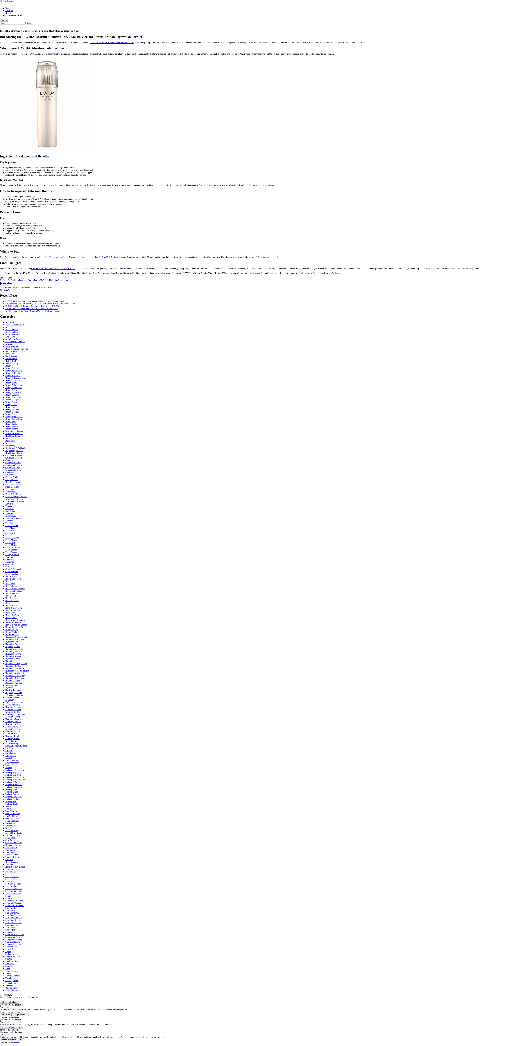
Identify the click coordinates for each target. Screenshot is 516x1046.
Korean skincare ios (13, 15)
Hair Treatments (12, 600)
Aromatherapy (11, 344)
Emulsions (9, 504)
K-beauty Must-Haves (14, 719)
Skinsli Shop (10, 949)
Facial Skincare (11, 550)
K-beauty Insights (12, 717)
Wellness (9, 985)
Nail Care (9, 828)
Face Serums (10, 530)
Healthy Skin (11, 617)
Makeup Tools (11, 804)
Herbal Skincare (12, 634)
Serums (8, 898)
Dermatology (11, 492)
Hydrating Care (12, 642)
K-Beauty (9, 700)
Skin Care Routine (13, 920)
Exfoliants (9, 508)
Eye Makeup (10, 516)
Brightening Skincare (14, 453)
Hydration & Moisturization (17, 671)
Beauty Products (12, 407)
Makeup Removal (13, 794)
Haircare (9, 603)
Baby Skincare (11, 356)
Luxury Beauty (11, 760)
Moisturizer (10, 823)
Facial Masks (11, 540)
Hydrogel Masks (12, 685)
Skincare (9, 932)
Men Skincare (11, 811)
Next (20, 1027)
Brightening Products (14, 450)
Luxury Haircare (12, 763)
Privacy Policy (6, 997)
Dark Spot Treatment (14, 484)
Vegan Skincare (12, 983)
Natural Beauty (11, 830)
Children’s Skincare (13, 458)
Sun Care (9, 959)
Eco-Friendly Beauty (14, 499)
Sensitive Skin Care (13, 888)
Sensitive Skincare (13, 893)
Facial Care (10, 535)
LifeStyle (9, 10)
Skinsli (52, 257)
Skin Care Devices (13, 915)
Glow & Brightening (14, 569)
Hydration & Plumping (15, 675)
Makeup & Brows (13, 775)
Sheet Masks (10, 908)
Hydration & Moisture (14, 668)
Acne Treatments (12, 334)
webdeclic (15, 1017)
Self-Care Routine (13, 884)
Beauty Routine (12, 409)
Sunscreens (10, 966)
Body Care (10, 441)
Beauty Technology (13, 419)
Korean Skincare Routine (16, 746)
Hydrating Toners (12, 659)
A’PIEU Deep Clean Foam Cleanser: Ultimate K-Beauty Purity (32, 311)
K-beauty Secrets (12, 731)
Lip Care (9, 751)
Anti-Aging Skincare (14, 339)
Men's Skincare (11, 816)
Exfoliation (10, 511)
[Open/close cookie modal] (9, 1002)
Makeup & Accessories (15, 770)
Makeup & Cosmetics (14, 777)
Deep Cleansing (12, 487)
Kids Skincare (11, 741)
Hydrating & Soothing (14, 639)
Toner (7, 968)
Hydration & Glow (13, 666)
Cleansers (9, 472)
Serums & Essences (13, 903)
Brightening (10, 446)
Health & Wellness (13, 615)
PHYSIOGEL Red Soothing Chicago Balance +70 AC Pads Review (34, 301)
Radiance (9, 859)
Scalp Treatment (12, 876)
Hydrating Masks (12, 646)
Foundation (10, 559)
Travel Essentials (12, 976)
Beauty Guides (11, 402)
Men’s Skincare (12, 818)
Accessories (10, 322)
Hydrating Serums (13, 654)
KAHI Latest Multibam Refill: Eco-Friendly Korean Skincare (31, 308)
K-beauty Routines (13, 729)
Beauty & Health (12, 373)
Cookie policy (20, 997)
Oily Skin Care (11, 840)
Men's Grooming (12, 813)
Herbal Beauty (11, 629)
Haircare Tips (11, 605)
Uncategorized (11, 980)
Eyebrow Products (13, 518)
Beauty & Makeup (13, 375)
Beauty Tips (10, 421)
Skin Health (10, 927)
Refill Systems (11, 862)
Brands (8, 13)
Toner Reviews (11, 971)
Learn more (5, 1015)
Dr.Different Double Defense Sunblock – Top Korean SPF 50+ (32, 306)
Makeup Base (11, 789)
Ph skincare (10, 850)
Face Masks (10, 528)
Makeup (8, 767)
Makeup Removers (13, 796)
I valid (21, 1040)
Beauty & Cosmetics (14, 371)
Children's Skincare (13, 455)
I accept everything (19, 1015)
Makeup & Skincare (13, 784)
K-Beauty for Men (13, 712)
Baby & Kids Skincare (15, 351)
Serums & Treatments (14, 905)
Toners (8, 973)
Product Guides (12, 855)
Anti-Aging (10, 337)
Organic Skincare (12, 845)
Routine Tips (10, 872)
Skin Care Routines (13, 922)
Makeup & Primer (13, 782)
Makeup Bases (11, 792)
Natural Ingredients (13, 833)
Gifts (7, 567)
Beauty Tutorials (12, 429)
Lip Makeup (10, 753)
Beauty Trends (11, 426)
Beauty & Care (11, 368)
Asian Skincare (11, 346)
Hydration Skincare (13, 683)
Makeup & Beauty (13, 772)
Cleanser (9, 460)
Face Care (9, 523)
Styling (8, 951)
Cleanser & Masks (13, 462)
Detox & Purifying (13, 494)
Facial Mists (10, 545)
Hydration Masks (12, 680)
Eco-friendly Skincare (14, 501)
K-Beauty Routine (13, 726)
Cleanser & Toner (12, 467)
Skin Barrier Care (12, 913)
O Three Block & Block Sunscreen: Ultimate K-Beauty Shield (26, 287)
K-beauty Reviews (13, 724)
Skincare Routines (13, 944)
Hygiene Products (13, 690)
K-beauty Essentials (13, 707)
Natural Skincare (12, 835)
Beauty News (11, 404)
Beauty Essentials (12, 395)
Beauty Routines (12, 412)
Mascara (8, 806)
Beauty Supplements (14, 416)
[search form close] (1, 26)
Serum (8, 896)
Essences (9, 506)
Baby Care (10, 354)
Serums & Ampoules (14, 901)
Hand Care (10, 613)
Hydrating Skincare (13, 656)
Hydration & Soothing (14, 678)
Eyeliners (9, 521)
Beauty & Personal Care (15, 378)
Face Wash (10, 533)
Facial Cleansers (12, 538)
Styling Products (12, 954)
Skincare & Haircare (14, 937)
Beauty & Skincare (13, 380)
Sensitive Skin (11, 886)
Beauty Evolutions (13, 397)
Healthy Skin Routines (15, 620)
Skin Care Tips (11, 925)
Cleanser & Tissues (13, 465)
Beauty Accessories (13, 387)
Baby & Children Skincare (16, 349)
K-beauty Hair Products (15, 714)
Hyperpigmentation (13, 692)
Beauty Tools (11, 424)
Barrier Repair (11, 358)
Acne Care (10, 327)
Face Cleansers (11, 525)
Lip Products (10, 755)
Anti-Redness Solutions (15, 341)
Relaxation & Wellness (15, 867)
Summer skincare (12, 956)
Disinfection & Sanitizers (16, 496)
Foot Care (9, 557)
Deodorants (10, 489)
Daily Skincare (11, 479)
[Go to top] (1, 1045)
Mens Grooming (12, 821)
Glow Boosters (11, 571)
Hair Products (11, 593)
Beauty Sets (10, 414)
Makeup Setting (12, 799)
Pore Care (9, 852)
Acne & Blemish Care (14, 325)
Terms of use (33, 997)
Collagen (9, 475)
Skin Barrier (10, 910)
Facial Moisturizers (13, 547)
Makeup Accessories (14, 787)
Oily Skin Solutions (13, 842)
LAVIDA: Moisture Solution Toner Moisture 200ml (112, 42)
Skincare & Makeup (13, 939)
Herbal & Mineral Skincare (16, 625)
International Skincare (14, 695)
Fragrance (9, 562)
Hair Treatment (11, 598)
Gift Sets (9, 564)
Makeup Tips (11, 801)
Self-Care (9, 881)
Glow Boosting (11, 574)
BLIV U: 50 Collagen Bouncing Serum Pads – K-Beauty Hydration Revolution (34, 280)
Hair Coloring (11, 586)
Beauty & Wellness (13, 385)
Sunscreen (9, 963)
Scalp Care (10, 874)
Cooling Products (12, 477)
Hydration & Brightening (16, 663)
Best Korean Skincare (14, 431)
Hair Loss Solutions (13, 591)
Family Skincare (12, 554)
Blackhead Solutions (14, 433)
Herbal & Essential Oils (15, 622)
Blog (7, 8)
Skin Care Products (13, 918)
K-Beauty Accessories (14, 702)
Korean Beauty (11, 743)
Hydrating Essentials (14, 644)
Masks (8, 809)
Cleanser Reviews (13, 470)
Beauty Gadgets (12, 400)
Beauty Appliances (13, 392)
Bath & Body (11, 361)
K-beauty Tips (11, 734)
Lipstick (8, 758)
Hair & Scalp (11, 576)
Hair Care (9, 581)
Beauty (8, 366)
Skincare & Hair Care (14, 934)
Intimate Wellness (12, 697)
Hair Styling (10, 596)
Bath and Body (11, 363)
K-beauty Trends (12, 738)
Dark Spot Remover (13, 482)
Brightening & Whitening (16, 448)
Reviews (9, 869)
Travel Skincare (12, 978)
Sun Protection (11, 961)
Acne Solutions (11, 329)
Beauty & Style (11, 383)
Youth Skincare (11, 990)
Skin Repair (10, 930)
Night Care (10, 838)
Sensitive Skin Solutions (15, 891)
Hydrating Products (13, 651)
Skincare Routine (12, 942)
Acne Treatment (12, 332)
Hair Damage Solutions (15, 588)
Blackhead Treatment (14, 436)
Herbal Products (12, 632)
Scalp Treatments (12, 879)
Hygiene (9, 688)
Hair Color (10, 584)
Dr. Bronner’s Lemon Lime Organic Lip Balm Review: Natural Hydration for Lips (40, 304)
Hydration (9, 661)
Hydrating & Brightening (16, 637)
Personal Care (11, 847)
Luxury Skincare (12, 765)
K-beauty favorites (13, 709)
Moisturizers (10, 826)
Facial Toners (11, 552)
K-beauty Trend (12, 736)
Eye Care (9, 513)
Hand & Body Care (13, 608)
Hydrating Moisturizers (15, 649)
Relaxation (10, 864)
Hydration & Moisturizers (16, 673)
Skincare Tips (11, 947)
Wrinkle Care (11, 988)
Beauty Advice (11, 390)
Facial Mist (10, 542)
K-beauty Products (13, 721)
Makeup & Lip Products (15, 780)
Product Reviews (12, 857)
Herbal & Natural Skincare (16, 627)
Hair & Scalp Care (13, 579)
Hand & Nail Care (13, 610)
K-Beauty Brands (12, 705)
